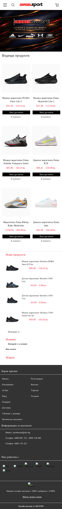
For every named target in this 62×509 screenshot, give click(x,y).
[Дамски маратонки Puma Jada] (46, 202)
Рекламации (8, 385)
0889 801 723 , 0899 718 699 (28, 438)
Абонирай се (14, 332)
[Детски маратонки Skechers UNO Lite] (12, 283)
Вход (4, 396)
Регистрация (37, 379)
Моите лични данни (32, 497)
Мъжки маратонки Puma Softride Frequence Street (16, 162)
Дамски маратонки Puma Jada (46, 224)
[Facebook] (5, 449)
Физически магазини (12, 419)
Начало (5, 379)
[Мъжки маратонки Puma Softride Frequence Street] (16, 140)
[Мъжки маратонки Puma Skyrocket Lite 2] (46, 78)
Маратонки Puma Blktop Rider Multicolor (16, 224)
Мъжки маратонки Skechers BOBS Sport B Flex (38, 262)
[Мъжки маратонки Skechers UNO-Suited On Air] (12, 317)
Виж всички (11, 349)
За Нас (5, 390)
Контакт (34, 385)
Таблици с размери (11, 414)
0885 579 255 (21, 443)
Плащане (6, 402)
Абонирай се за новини (17, 344)
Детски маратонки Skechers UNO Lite (37, 280)
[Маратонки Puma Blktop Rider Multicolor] (16, 202)
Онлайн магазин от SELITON (31, 506)
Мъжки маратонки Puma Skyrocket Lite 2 (46, 100)
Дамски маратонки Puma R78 (46, 162)
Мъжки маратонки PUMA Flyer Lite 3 (16, 100)
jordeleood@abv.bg (21, 432)
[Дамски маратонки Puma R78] (46, 140)
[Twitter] (11, 449)
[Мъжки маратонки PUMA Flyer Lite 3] (16, 78)
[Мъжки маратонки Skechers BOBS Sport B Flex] (12, 266)
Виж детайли (16, 112)
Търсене (35, 390)
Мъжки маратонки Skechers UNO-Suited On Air (38, 314)
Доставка (6, 408)
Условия (35, 396)
